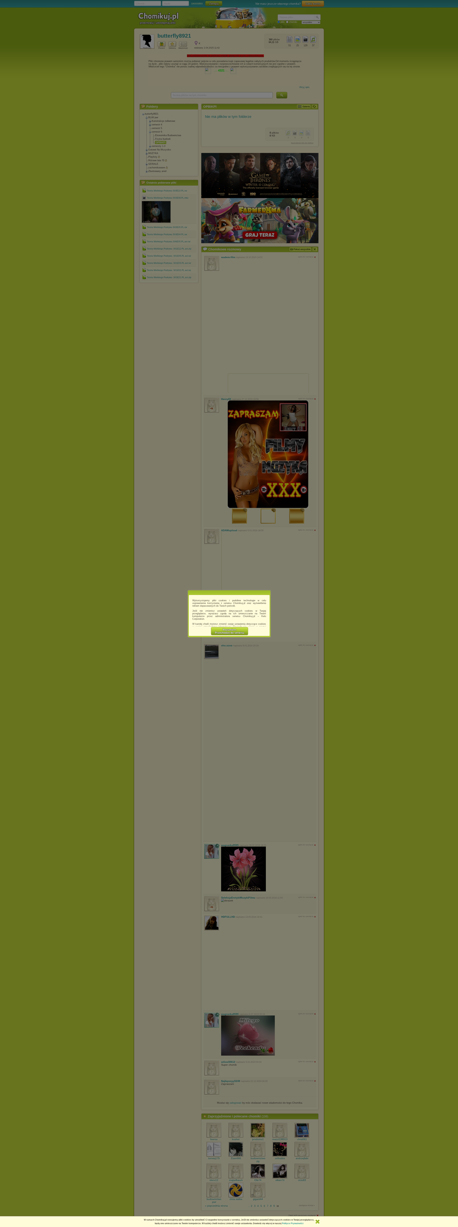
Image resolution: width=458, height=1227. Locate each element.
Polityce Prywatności (292, 1223)
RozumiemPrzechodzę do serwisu (229, 631)
